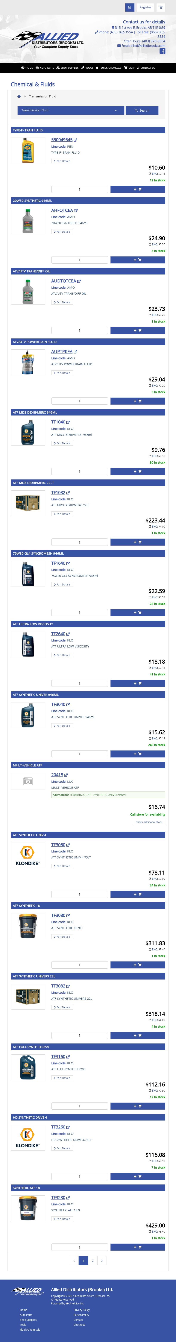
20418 (57, 775)
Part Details (63, 161)
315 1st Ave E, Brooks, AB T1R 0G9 (140, 27)
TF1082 (58, 492)
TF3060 (58, 845)
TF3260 (58, 1127)
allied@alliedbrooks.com (148, 45)
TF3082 (58, 986)
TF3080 (58, 915)
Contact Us (147, 67)
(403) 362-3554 (121, 32)
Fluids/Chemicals (109, 67)
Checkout (79, 1324)
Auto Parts (46, 67)
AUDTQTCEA (63, 281)
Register (145, 7)
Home (28, 67)
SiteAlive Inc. (76, 1303)
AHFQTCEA (62, 210)
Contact (78, 1319)
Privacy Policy (82, 1310)
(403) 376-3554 (153, 41)
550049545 (62, 140)
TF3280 (58, 1197)
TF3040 (58, 704)
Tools (88, 67)
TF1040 (58, 422)
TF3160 (58, 1056)
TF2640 (58, 634)
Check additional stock (149, 822)
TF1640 (58, 563)
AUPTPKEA (62, 351)
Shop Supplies (69, 67)
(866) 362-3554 (157, 34)
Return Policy (81, 1314)
